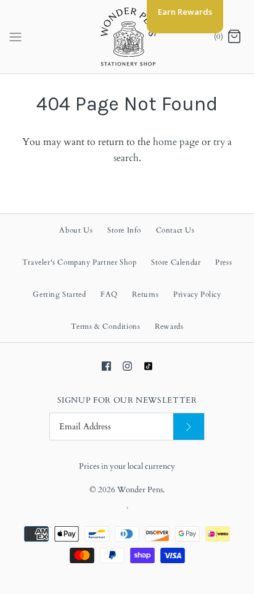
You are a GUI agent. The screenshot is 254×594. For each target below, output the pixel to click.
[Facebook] (106, 366)
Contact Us (175, 230)
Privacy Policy (197, 294)
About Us (75, 230)
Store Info (124, 230)
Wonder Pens (140, 489)
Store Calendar (175, 262)
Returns (145, 294)
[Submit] (188, 426)
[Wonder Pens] (127, 36)
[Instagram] (127, 366)
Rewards (169, 326)
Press (223, 262)
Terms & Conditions (106, 326)
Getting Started (59, 294)
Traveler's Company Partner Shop (79, 262)
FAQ (109, 294)
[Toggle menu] (15, 36)
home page (176, 142)
